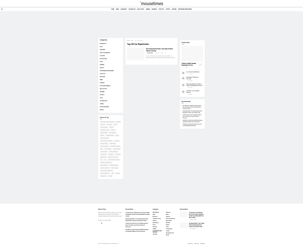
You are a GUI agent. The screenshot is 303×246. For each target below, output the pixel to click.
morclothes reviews (115, 146)
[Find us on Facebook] (98, 223)
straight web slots (105, 167)
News (117, 9)
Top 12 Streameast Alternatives (193, 72)
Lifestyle (161, 9)
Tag (132, 40)
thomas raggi (114, 167)
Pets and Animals (105, 85)
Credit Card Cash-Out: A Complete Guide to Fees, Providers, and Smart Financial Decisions (192, 116)
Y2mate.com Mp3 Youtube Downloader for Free (188, 64)
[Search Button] (301, 9)
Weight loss (103, 176)
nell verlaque (108, 148)
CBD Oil (111, 127)
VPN (113, 173)
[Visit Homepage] (151, 3)
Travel (102, 103)
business (103, 124)
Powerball (118, 154)
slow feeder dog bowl (113, 159)
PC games (110, 154)
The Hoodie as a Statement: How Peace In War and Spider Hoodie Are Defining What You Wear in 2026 (192, 107)
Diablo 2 (113, 129)
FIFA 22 (102, 135)
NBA (102, 148)
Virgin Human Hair (105, 173)
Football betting (110, 135)
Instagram (116, 140)
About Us (196, 243)
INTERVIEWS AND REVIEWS (185, 9)
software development (106, 162)
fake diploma (113, 132)
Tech (101, 97)
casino (115, 124)
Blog (101, 46)
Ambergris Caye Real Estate (107, 121)
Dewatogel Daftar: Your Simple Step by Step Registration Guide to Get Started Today (196, 225)
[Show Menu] (2, 9)
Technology (131, 9)
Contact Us (190, 243)
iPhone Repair (104, 143)
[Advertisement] (151, 25)
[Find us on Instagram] (104, 223)
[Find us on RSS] (109, 223)
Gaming (148, 9)
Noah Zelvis (150, 52)
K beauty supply (104, 146)
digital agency (104, 132)
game (117, 135)
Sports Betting (104, 165)
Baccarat (118, 121)
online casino (104, 151)
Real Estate (140, 9)
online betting (116, 148)
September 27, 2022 (158, 52)
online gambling (113, 151)
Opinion (102, 82)
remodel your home (113, 157)
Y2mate (110, 176)
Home (112, 9)
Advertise (202, 243)
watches (118, 173)
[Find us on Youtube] (107, 223)
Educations (103, 58)
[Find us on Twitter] (101, 223)
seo (101, 159)
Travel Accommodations (107, 170)
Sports (168, 9)
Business (154, 9)
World (102, 109)
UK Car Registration (139, 40)
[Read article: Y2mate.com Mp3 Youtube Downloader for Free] (192, 53)
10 (165, 52)
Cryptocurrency (105, 52)
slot (105, 159)
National (102, 76)
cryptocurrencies (105, 129)
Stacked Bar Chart (114, 165)
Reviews (174, 9)
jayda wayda (112, 143)
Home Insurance (105, 138)
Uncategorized (104, 106)
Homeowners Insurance (106, 140)
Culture (102, 55)
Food (101, 61)
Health (102, 67)
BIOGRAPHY (124, 9)
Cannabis (109, 124)
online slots (103, 154)
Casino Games (104, 127)
